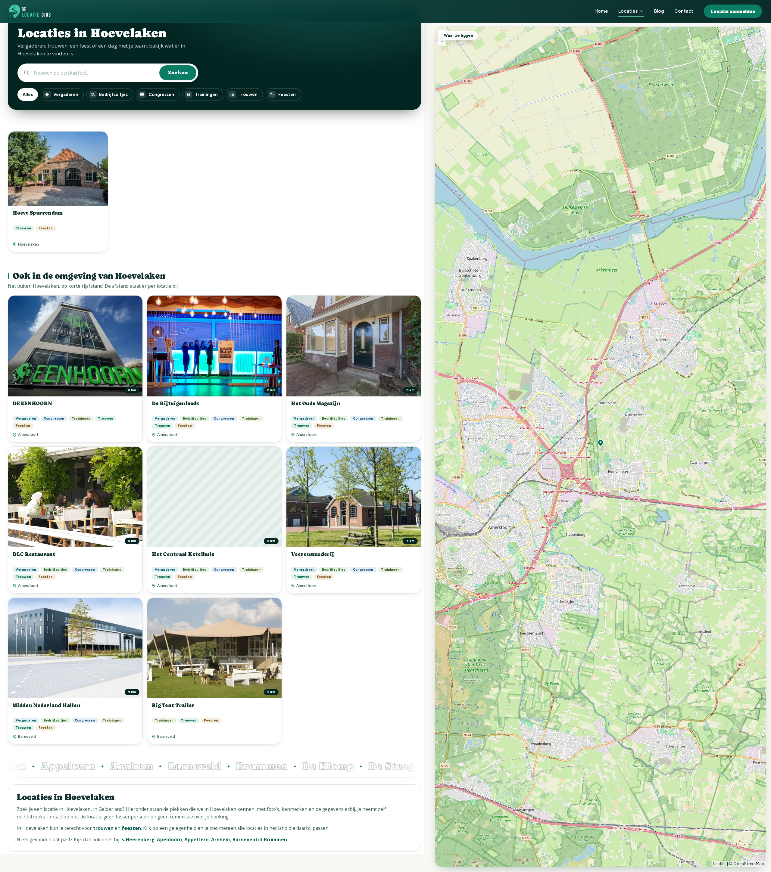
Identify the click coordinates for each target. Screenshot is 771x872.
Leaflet (719, 863)
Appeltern (196, 839)
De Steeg (338, 766)
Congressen (161, 94)
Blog (659, 11)
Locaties (628, 11)
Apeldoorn (169, 839)
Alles (28, 94)
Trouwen (248, 94)
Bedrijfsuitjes (113, 94)
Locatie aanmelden (732, 11)
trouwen (103, 828)
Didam (392, 766)
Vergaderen (65, 94)
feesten (131, 828)
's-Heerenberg (137, 839)
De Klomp (274, 766)
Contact (683, 11)
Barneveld (141, 766)
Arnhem (78, 766)
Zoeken (178, 73)
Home (601, 11)
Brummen (208, 766)
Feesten (287, 94)
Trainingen (206, 94)
